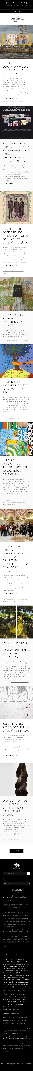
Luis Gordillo (11, 982)
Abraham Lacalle (9, 959)
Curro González (10, 966)
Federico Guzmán (11, 968)
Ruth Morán (22, 1007)
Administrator (14, 418)
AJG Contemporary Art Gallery (19, 340)
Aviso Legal (28, 1064)
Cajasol (15, 962)
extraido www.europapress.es (19, 187)
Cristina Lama (9, 964)
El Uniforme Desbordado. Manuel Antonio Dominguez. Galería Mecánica (16, 235)
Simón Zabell (14, 1009)
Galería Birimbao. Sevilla (17, 101)
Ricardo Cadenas (11, 1004)
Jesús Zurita (22, 977)
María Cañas (18, 987)
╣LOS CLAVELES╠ (16, 3)
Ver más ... (16, 851)
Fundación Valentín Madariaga (19, 682)
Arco (9, 962)
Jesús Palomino (14, 977)
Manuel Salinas (20, 984)
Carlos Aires (23, 962)
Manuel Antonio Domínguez (9, 984)
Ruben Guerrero (10, 1007)
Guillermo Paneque (11, 973)
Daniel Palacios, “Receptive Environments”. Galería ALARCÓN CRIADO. (16, 807)
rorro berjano (22, 1004)
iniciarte (12, 975)
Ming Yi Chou (18, 994)
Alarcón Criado (15, 839)
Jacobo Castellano (20, 975)
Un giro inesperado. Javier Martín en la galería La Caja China (15, 467)
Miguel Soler (17, 990)
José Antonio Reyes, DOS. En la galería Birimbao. (16, 727)
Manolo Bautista (23, 982)
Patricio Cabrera (18, 997)
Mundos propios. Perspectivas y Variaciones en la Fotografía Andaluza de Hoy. (16, 650)
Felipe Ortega (22, 968)
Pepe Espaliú (12, 999)
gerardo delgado (9, 971)
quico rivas (19, 999)
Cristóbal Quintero (22, 964)
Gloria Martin (22, 971)
